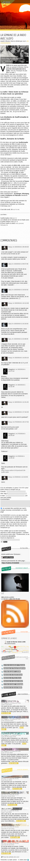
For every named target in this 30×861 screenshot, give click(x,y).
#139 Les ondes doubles (11, 825)
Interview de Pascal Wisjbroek (14, 668)
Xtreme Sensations (9, 701)
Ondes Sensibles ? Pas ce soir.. (13, 841)
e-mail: (2, 495)
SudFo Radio (8, 557)
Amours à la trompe (9, 717)
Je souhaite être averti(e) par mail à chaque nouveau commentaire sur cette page (13, 510)
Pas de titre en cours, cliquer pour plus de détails (14, 2)
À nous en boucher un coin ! (12, 793)
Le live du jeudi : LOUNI (12, 671)
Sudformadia (10, 643)
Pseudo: (3, 491)
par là (16, 221)
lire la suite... (6, 713)
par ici (15, 218)
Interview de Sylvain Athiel (13, 681)
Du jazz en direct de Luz (11, 733)
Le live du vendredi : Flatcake (14, 665)
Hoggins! (11, 369)
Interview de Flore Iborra (12, 678)
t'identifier (22, 488)
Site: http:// (4, 493)
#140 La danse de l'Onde (10, 809)
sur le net (16, 209)
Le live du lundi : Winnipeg (13, 684)
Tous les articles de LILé (11, 857)
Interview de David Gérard (13, 675)
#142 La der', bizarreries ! (11, 776)
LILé (9, 264)
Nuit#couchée (7, 749)
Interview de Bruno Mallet (13, 687)
